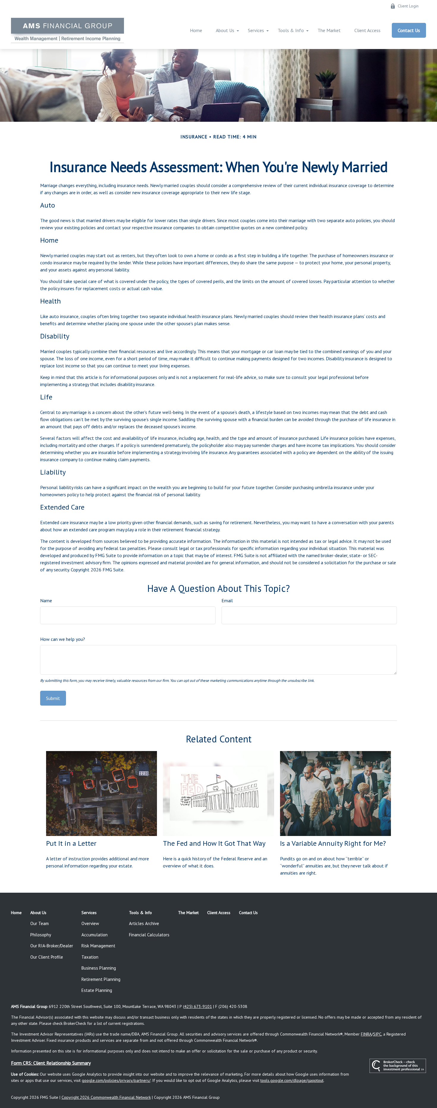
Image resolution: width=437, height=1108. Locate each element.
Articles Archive (144, 923)
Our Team (39, 923)
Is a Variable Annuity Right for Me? (333, 843)
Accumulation (94, 935)
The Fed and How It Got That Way (214, 843)
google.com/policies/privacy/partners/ (116, 1080)
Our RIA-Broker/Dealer (51, 946)
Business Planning (98, 968)
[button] (196, 30)
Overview (90, 923)
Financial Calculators (149, 935)
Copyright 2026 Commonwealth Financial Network (106, 1097)
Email (227, 600)
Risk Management (98, 946)
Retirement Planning (100, 979)
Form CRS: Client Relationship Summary (51, 1063)
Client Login (408, 6)
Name (46, 600)
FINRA (366, 1034)
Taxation (89, 957)
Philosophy (40, 935)
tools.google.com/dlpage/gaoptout (291, 1080)
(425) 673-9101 (197, 1006)
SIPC (377, 1034)
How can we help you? (62, 639)
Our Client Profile (46, 957)
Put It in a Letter (71, 843)
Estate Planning (96, 990)
